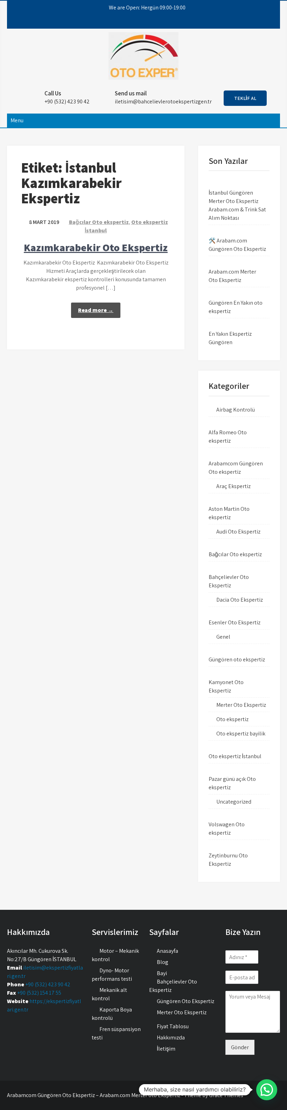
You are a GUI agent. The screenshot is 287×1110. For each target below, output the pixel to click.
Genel (223, 636)
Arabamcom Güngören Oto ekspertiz (236, 468)
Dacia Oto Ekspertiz (239, 599)
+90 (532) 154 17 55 (39, 992)
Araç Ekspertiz (233, 486)
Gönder (240, 1047)
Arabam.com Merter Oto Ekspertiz (232, 276)
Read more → (95, 310)
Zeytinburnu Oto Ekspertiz (228, 860)
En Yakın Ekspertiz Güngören (230, 338)
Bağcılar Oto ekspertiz (99, 222)
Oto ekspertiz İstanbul (235, 756)
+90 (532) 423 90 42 (47, 984)
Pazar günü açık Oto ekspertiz (232, 783)
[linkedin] (159, 21)
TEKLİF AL (245, 98)
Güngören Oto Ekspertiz (185, 1001)
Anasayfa (167, 951)
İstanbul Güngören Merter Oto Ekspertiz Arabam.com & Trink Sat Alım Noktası (237, 205)
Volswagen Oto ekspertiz (227, 828)
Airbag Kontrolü (235, 409)
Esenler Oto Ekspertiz (234, 622)
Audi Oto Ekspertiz (238, 531)
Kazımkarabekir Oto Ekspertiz (96, 247)
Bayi (162, 973)
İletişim (166, 1048)
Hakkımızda (171, 1037)
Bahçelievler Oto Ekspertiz (229, 581)
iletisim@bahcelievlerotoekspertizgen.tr (163, 101)
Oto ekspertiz (232, 719)
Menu (16, 120)
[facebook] (121, 21)
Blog (162, 962)
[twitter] (134, 21)
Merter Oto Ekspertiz (241, 705)
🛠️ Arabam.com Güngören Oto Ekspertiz (237, 245)
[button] (266, 1089)
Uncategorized (233, 801)
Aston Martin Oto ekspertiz (229, 513)
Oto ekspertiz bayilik (240, 733)
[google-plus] (146, 21)
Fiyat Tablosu (173, 1026)
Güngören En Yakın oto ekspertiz (235, 307)
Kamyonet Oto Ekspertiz (226, 686)
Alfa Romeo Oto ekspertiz (228, 436)
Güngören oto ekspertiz (237, 659)
